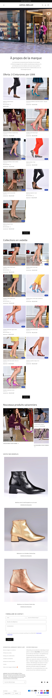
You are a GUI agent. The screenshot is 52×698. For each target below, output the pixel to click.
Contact (4, 664)
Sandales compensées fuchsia (8, 390)
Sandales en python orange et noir (32, 360)
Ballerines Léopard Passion (8, 101)
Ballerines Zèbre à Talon (30, 162)
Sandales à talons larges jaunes (9, 298)
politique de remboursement (9, 661)
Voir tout (26, 232)
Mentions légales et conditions (9, 650)
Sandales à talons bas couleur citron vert (11, 360)
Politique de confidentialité (8, 655)
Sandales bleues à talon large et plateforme (34, 298)
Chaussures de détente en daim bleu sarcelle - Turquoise (36, 101)
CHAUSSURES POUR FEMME (10, 443)
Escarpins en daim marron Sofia (9, 192)
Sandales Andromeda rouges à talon (10, 329)
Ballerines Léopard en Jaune (31, 192)
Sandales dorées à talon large (31, 267)
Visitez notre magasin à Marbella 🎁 (10, 667)
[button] (3, 5)
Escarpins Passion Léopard (39, 424)
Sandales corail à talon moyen (32, 132)
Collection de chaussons (26, 504)
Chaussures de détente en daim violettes (10, 161)
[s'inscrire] (24, 682)
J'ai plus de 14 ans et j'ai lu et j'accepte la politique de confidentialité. (24, 634)
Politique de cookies (7, 652)
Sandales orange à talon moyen (9, 267)
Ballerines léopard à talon (8, 224)
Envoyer (9, 639)
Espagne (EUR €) (7, 693)
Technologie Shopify (46, 695)
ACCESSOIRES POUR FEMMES (41, 445)
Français (16, 693)
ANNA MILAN (41, 695)
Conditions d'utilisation (8, 658)
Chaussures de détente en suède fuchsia (10, 132)
